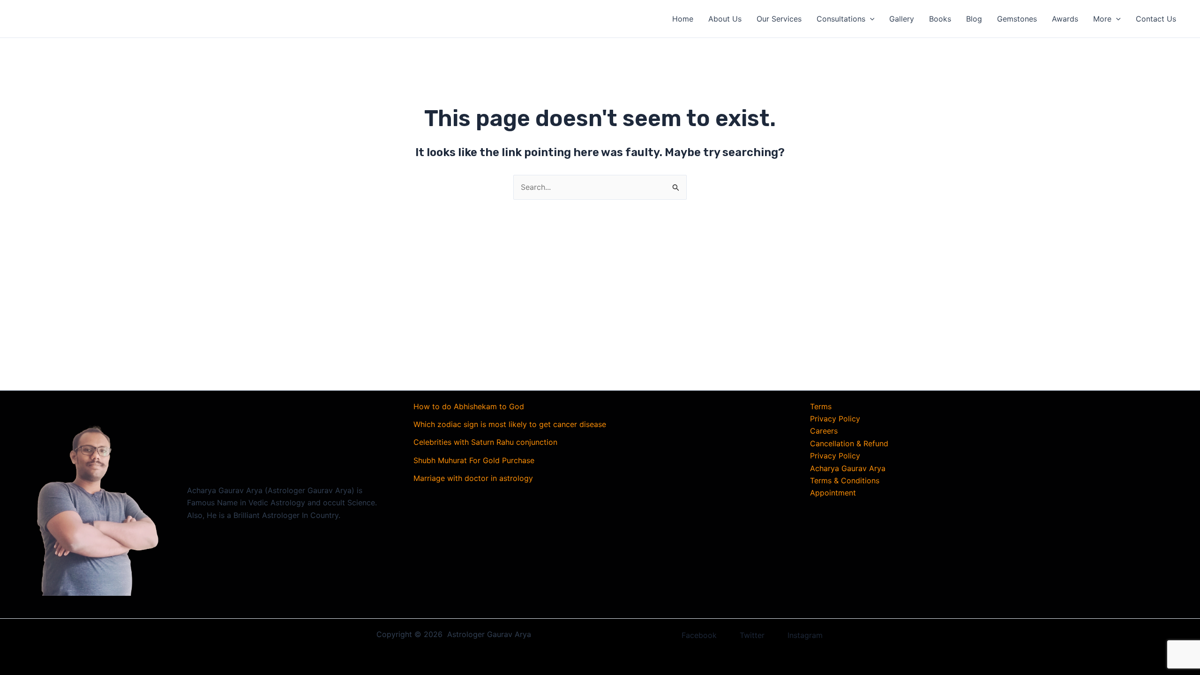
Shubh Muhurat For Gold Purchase (473, 460)
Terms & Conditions (844, 480)
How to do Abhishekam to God (468, 406)
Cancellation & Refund (849, 443)
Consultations (841, 18)
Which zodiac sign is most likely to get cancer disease (509, 424)
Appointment (833, 492)
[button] (870, 19)
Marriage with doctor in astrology (473, 478)
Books (940, 18)
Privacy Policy (835, 418)
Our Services (779, 18)
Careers (824, 430)
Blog (974, 18)
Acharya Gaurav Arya (847, 468)
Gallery (901, 18)
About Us (725, 18)
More (1102, 18)
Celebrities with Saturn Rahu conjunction (485, 442)
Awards (1065, 18)
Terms (821, 406)
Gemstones (1017, 18)
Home (682, 18)
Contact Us (1156, 18)
